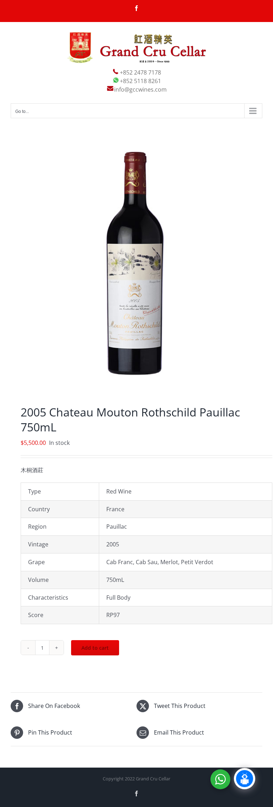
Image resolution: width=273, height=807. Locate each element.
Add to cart (95, 647)
